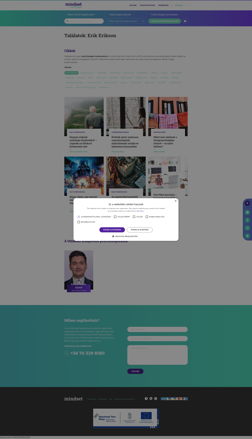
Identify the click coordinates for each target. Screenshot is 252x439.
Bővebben (140, 211)
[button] (126, 236)
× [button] (176, 201)
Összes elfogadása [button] (112, 230)
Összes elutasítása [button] (139, 230)
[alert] (126, 219)
